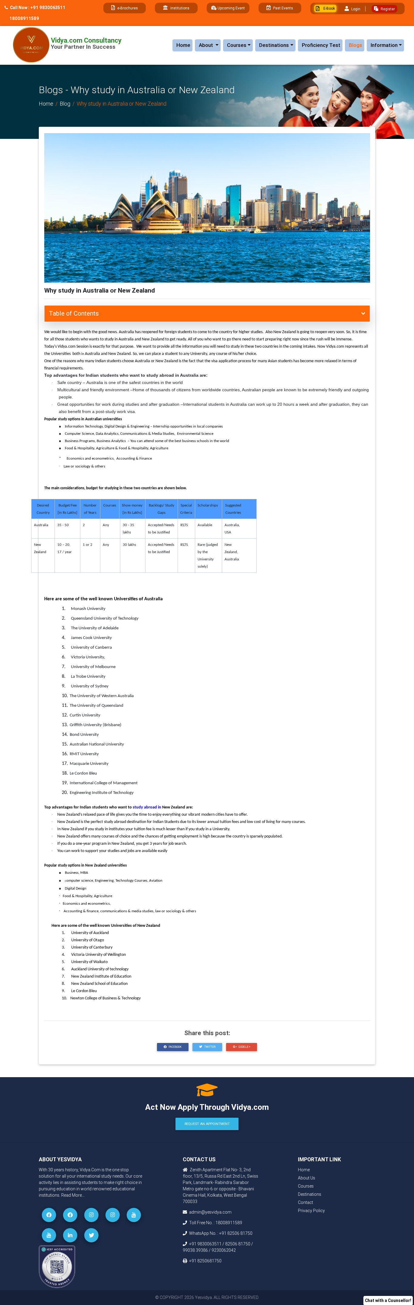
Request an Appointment (207, 1124)
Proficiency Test (321, 45)
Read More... (73, 1195)
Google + (244, 1046)
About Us (306, 1178)
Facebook (175, 1046)
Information (384, 45)
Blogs (355, 45)
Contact (305, 1202)
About (210, 44)
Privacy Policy (311, 1210)
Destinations (274, 45)
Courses (236, 45)
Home (183, 45)
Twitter (209, 1046)
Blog (65, 103)
